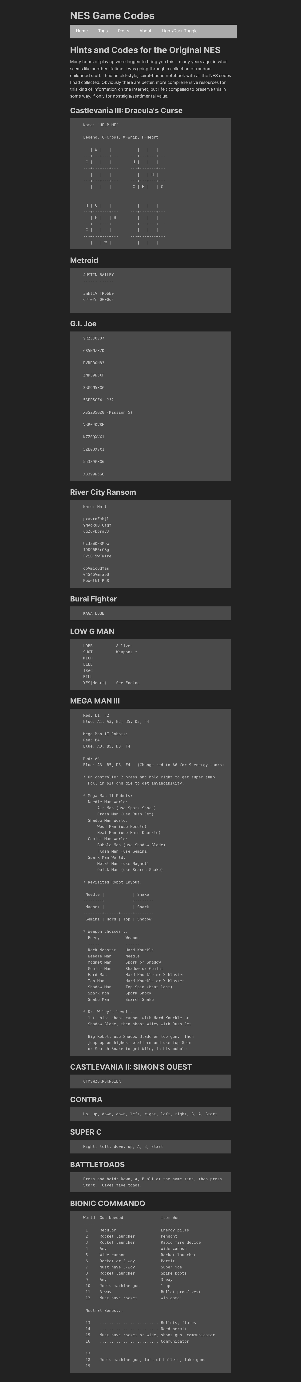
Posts (123, 30)
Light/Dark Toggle (180, 30)
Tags (103, 30)
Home (82, 30)
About (145, 30)
